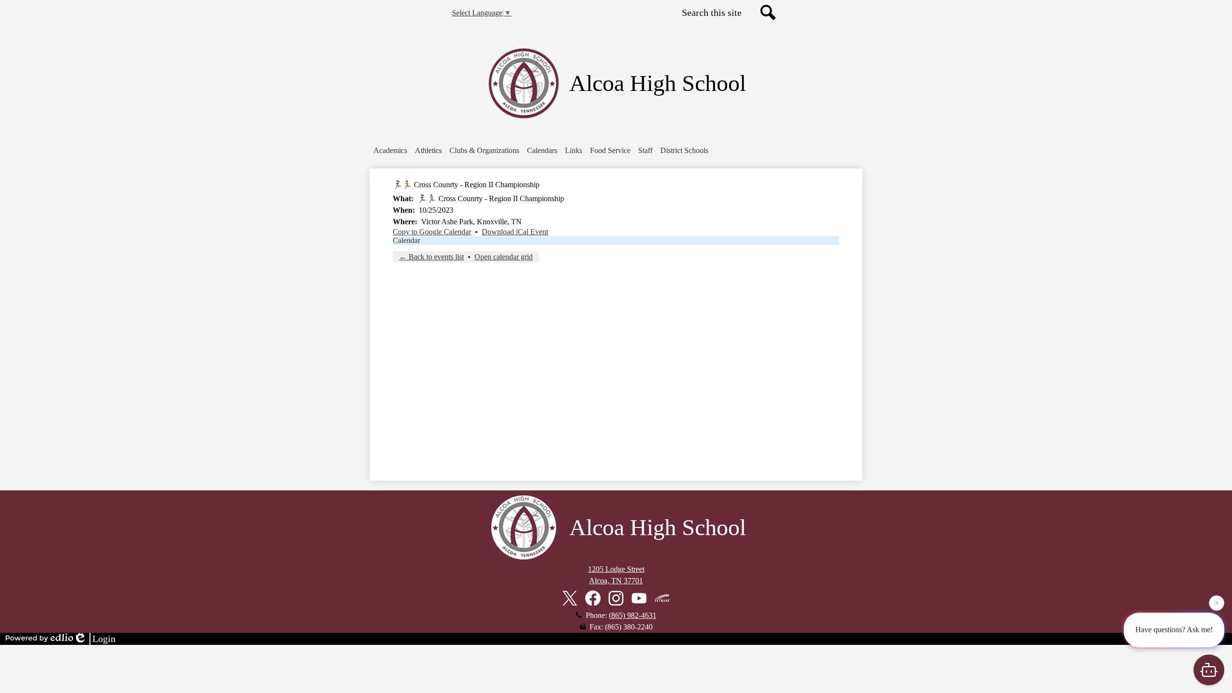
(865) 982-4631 (632, 615)
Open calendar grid (504, 257)
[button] (390, 150)
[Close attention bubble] (1216, 604)
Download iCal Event (515, 232)
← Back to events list (431, 257)
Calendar (406, 240)
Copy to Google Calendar (432, 232)
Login (104, 638)
